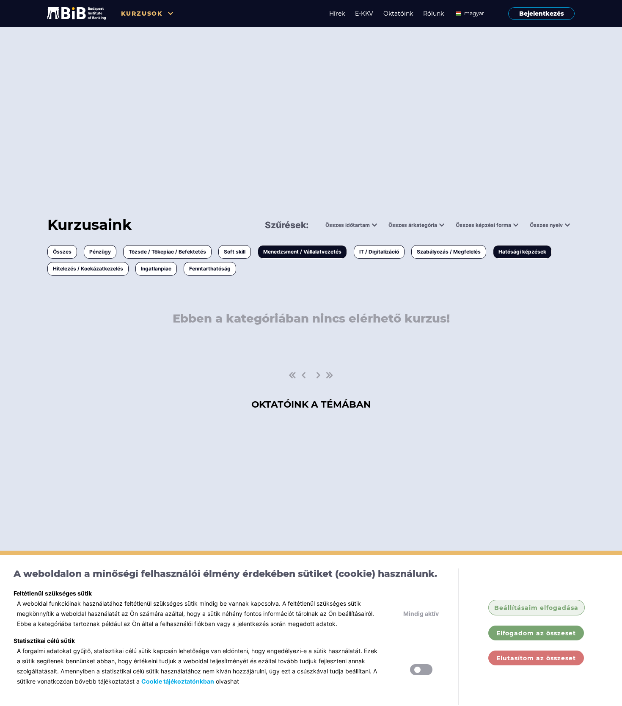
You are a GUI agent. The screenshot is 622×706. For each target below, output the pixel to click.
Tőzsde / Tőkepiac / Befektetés (167, 251)
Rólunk (433, 13)
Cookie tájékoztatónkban (177, 681)
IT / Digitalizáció (379, 251)
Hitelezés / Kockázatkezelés (88, 268)
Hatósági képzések (522, 251)
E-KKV (364, 13)
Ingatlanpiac (156, 268)
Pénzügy (100, 251)
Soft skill (234, 251)
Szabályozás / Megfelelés (449, 251)
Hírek (337, 13)
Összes (62, 251)
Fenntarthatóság (210, 268)
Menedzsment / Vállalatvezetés (302, 251)
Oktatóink (398, 13)
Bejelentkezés (541, 13)
